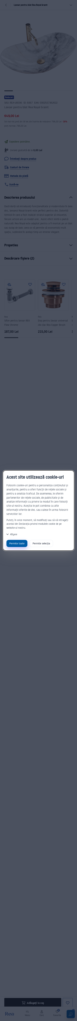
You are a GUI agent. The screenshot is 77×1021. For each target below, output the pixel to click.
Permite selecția (41, 543)
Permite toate (17, 543)
